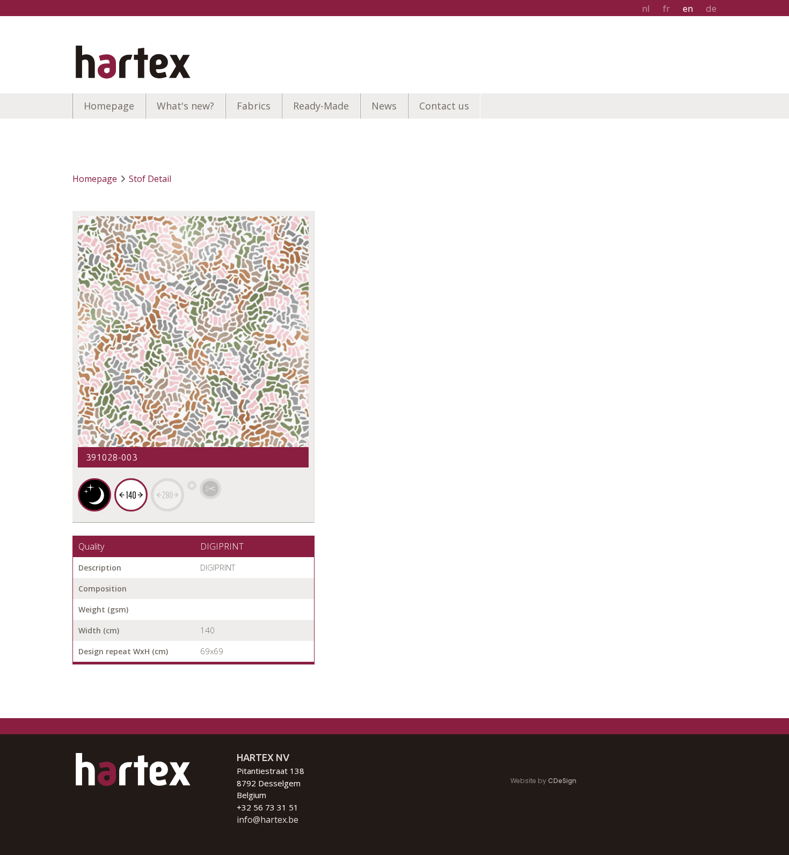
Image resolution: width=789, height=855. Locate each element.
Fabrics (254, 105)
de (711, 8)
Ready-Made (321, 105)
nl (646, 8)
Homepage (109, 105)
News (384, 105)
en (688, 8)
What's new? (185, 105)
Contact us (444, 105)
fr (666, 8)
